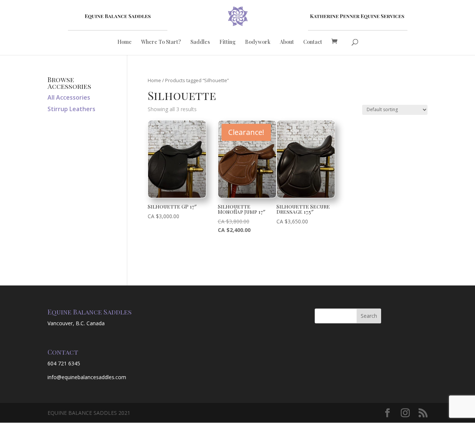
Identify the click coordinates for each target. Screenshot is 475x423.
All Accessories (69, 97)
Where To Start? (161, 42)
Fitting (227, 42)
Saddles (200, 42)
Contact (312, 42)
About (287, 42)
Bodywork (258, 42)
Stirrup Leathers (71, 109)
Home (124, 42)
